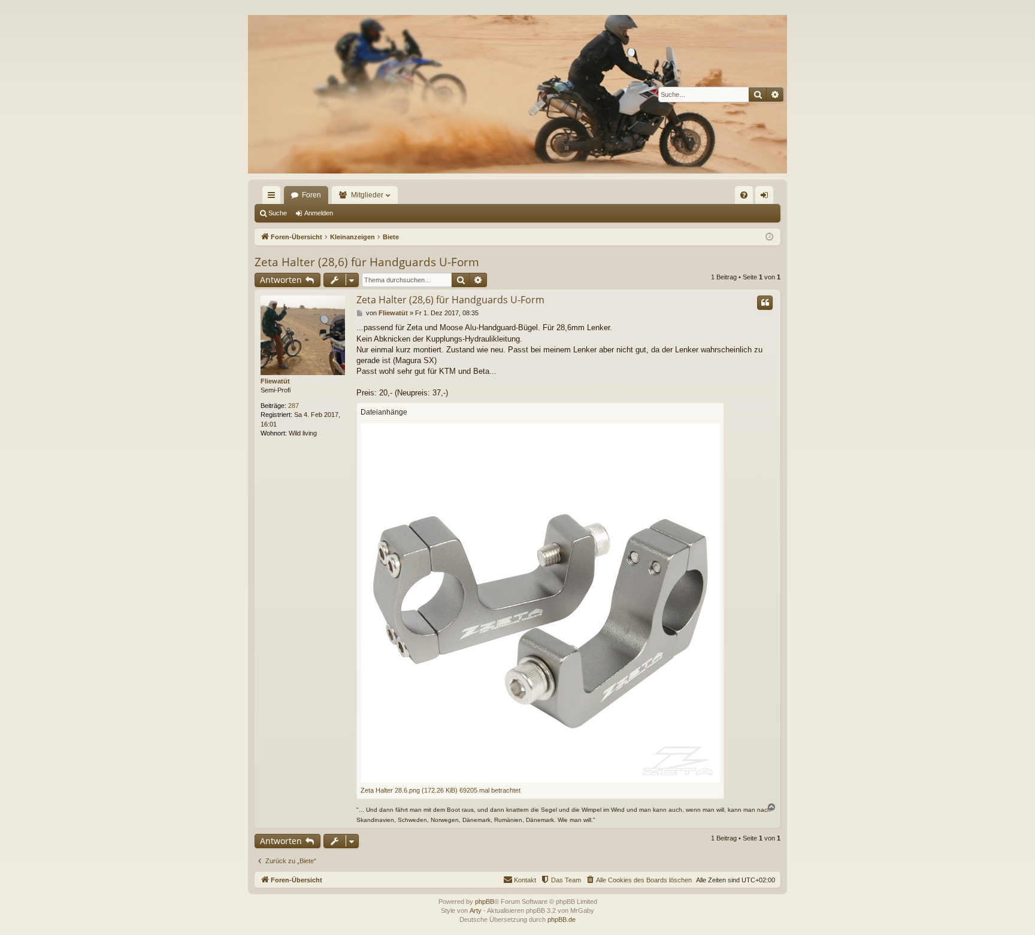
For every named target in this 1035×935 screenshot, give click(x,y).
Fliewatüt (275, 381)
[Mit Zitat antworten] (765, 303)
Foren (311, 195)
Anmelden (318, 213)
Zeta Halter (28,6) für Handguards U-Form (367, 262)
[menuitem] (744, 195)
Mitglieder (367, 195)
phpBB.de (561, 919)
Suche (277, 213)
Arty (476, 910)
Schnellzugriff (273, 197)
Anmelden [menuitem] (766, 197)
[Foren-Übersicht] (517, 94)
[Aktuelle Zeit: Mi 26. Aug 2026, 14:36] (769, 237)
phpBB (484, 901)
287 (293, 405)
